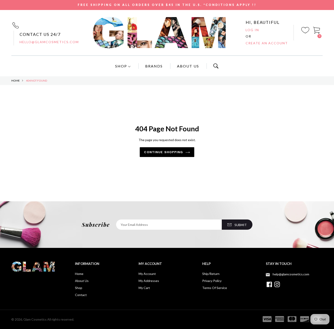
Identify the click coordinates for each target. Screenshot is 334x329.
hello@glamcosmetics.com (49, 42)
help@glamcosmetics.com (291, 274)
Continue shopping (163, 152)
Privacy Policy (212, 281)
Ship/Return (210, 274)
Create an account (267, 43)
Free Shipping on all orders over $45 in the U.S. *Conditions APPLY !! (167, 5)
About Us (188, 66)
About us (82, 281)
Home (15, 80)
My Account (147, 274)
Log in (252, 30)
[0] (317, 30)
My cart (144, 288)
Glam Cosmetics (35, 319)
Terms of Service (214, 288)
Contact (81, 295)
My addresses (149, 281)
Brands (154, 66)
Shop (121, 66)
